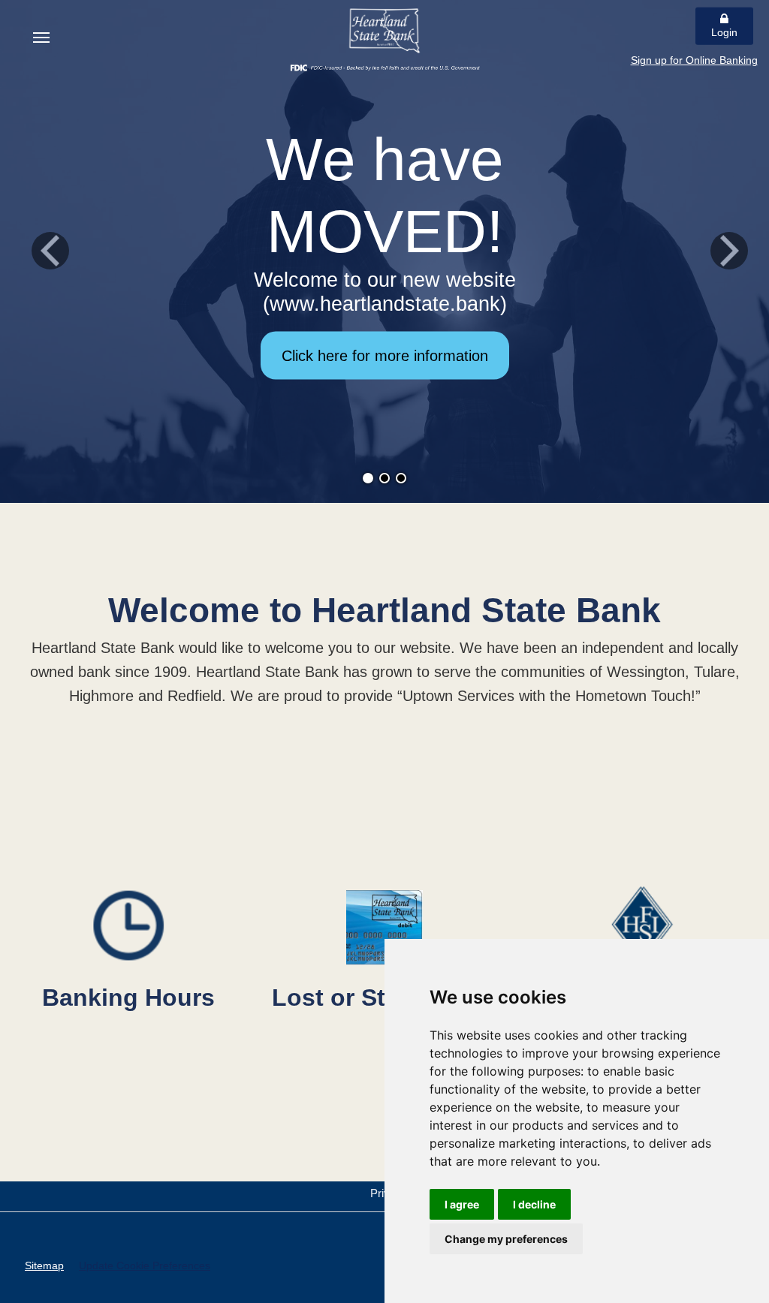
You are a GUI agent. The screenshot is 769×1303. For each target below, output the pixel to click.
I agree (462, 1204)
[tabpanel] (384, 251)
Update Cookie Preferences (144, 1265)
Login (724, 32)
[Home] (384, 31)
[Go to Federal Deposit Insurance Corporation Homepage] (384, 67)
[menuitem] (41, 37)
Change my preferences (506, 1238)
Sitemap (44, 1265)
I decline (534, 1204)
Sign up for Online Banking (694, 60)
